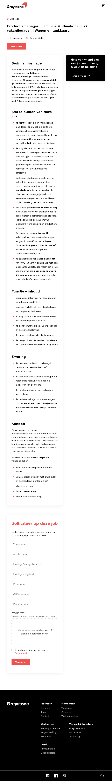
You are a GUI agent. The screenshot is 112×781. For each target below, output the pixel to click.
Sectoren (66, 712)
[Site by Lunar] (102, 776)
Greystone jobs (77, 728)
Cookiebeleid (48, 752)
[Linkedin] (48, 776)
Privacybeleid (21, 653)
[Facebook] (56, 776)
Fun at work (75, 732)
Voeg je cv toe (19, 613)
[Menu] (104, 5)
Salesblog (74, 736)
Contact (45, 716)
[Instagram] (64, 776)
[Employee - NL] (17, 5)
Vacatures (66, 708)
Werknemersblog (70, 716)
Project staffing (48, 732)
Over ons (45, 708)
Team (43, 712)
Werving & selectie (50, 728)
